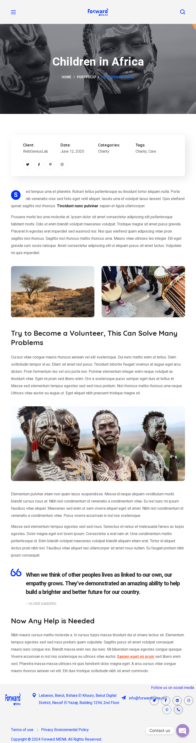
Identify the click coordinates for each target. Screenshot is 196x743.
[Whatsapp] (166, 709)
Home (66, 77)
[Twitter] (27, 164)
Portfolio (86, 77)
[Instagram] (61, 164)
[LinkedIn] (177, 700)
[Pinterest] (50, 164)
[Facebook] (39, 164)
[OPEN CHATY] (182, 730)
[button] (182, 12)
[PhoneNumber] (178, 709)
